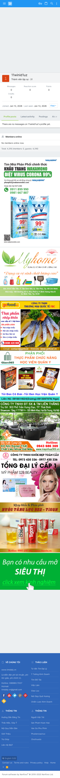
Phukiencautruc (38, 734)
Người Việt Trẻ (37, 717)
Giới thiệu (6, 734)
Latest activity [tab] (28, 116)
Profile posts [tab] (10, 116)
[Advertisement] (30, 41)
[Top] (3, 767)
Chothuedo (36, 739)
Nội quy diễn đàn (9, 728)
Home (53, 762)
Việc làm (35, 685)
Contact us (7, 762)
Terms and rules (21, 762)
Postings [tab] (43, 116)
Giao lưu (35, 691)
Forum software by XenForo (27, 774)
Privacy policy (36, 762)
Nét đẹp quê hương (40, 696)
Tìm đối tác (36, 680)
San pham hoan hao (40, 723)
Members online (14, 136)
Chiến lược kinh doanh (41, 702)
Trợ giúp (5, 739)
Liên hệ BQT (7, 745)
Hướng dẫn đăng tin (10, 717)
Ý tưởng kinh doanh (40, 674)
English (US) (10, 758)
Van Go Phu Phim (39, 728)
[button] (4, 3)
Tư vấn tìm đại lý (39, 668)
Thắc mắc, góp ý (9, 723)
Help (46, 762)
